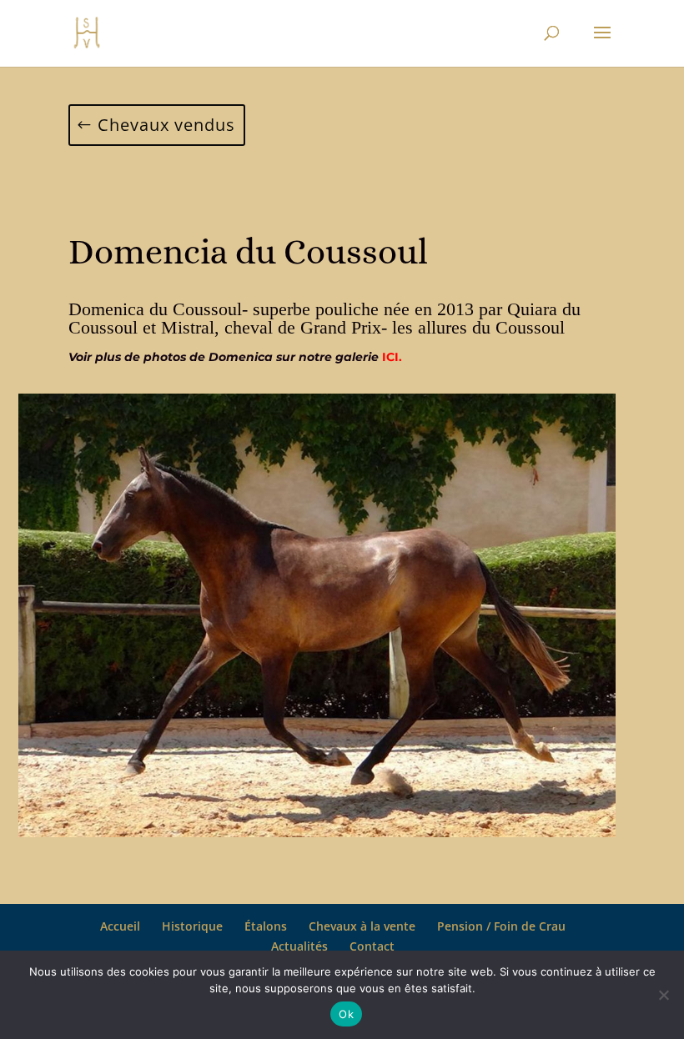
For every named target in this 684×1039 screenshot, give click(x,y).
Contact (372, 946)
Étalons (265, 926)
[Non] (663, 994)
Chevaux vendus (166, 124)
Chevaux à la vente (362, 926)
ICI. (392, 356)
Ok (346, 1014)
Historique (192, 926)
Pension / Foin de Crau (501, 926)
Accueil (120, 926)
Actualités (299, 946)
